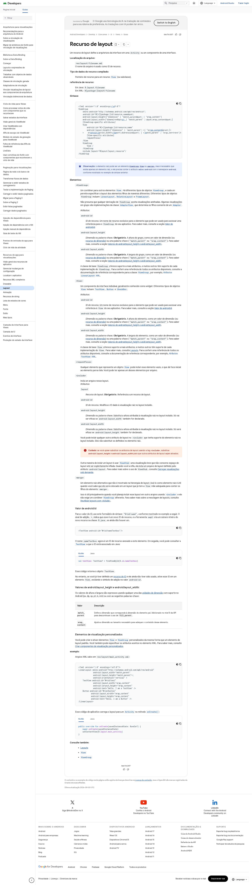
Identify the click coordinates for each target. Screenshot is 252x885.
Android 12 (149, 852)
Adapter (177, 205)
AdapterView (126, 205)
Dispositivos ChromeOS (119, 839)
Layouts (134, 350)
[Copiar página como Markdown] (124, 44)
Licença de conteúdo (143, 780)
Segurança (43, 839)
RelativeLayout (125, 196)
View (113, 77)
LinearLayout (107, 196)
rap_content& (156, 130)
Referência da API (188, 842)
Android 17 (149, 831)
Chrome (83, 867)
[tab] (81, 553)
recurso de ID (119, 576)
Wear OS (113, 835)
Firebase (95, 867)
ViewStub (124, 463)
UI (111, 34)
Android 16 (149, 835)
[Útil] (176, 34)
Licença (54, 879)
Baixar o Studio (187, 846)
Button (110, 289)
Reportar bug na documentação (229, 835)
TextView (99, 289)
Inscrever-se (218, 878)
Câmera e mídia (80, 844)
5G (75, 852)
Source (41, 844)
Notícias (41, 848)
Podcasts (42, 856)
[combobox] (176, 3)
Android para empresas (48, 835)
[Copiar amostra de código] (180, 103)
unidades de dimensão (152, 593)
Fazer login (243, 3)
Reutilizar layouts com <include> (95, 501)
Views (118, 34)
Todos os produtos (137, 867)
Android (41, 831)
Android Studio (227, 3)
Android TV (114, 848)
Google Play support (224, 839)
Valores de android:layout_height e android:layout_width (134, 261)
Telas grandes (115, 831)
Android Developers (77, 34)
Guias (25, 9)
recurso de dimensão (96, 241)
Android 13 (149, 848)
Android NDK (186, 850)
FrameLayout (142, 196)
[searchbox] (17, 18)
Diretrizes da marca (68, 879)
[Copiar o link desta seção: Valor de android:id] (99, 508)
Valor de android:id (163, 308)
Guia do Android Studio (191, 834)
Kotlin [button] (81, 553)
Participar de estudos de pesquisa (230, 844)
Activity (129, 712)
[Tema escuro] (177, 103)
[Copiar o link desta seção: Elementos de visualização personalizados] (125, 634)
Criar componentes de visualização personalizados (99, 646)
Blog (40, 852)
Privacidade (79, 848)
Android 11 (149, 856)
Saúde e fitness (80, 839)
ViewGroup (134, 166)
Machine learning (81, 835)
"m (145, 132)
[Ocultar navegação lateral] (31, 880)
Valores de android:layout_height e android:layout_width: (135, 244)
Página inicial (9, 9)
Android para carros (118, 844)
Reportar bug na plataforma (228, 831)
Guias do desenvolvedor (191, 838)
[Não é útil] (180, 34)
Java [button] (92, 553)
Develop (92, 34)
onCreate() (152, 712)
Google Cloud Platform (114, 867)
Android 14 (149, 844)
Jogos (76, 831)
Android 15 (149, 839)
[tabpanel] (128, 561)
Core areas (102, 34)
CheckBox (122, 289)
